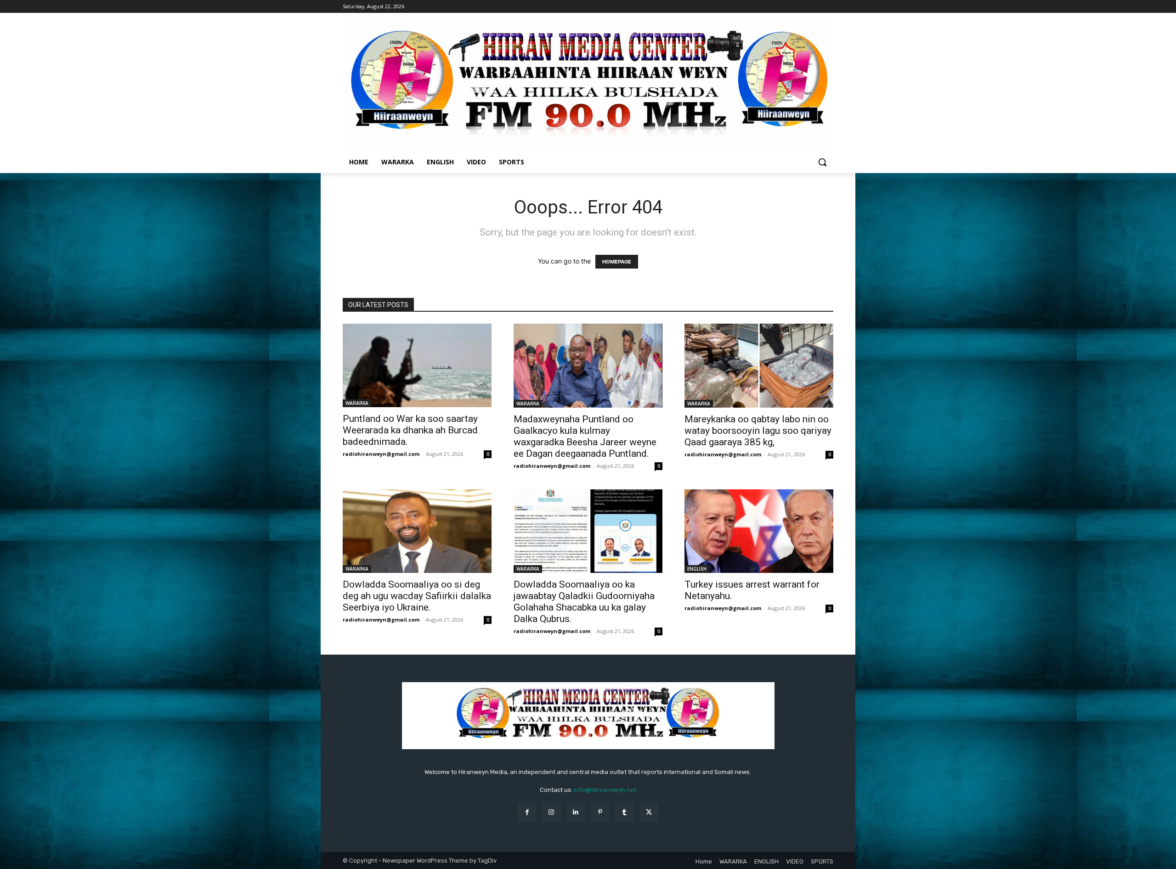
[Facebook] (527, 812)
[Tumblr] (624, 812)
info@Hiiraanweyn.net (605, 789)
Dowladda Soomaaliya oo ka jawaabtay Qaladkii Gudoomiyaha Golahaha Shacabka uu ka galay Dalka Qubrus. (584, 601)
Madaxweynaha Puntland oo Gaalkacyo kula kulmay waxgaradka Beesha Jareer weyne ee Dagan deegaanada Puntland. (585, 436)
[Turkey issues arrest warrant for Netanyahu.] (758, 531)
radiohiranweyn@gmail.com (381, 453)
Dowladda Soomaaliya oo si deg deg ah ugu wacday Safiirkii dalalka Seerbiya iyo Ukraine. (417, 596)
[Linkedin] (576, 812)
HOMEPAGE (616, 261)
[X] (649, 812)
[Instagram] (551, 812)
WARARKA (356, 403)
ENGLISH (697, 569)
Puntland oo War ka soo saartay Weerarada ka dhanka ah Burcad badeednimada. (410, 430)
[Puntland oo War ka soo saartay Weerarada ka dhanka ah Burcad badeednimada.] (417, 365)
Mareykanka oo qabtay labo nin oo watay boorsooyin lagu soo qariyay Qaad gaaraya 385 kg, (757, 431)
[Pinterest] (600, 812)
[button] (822, 162)
